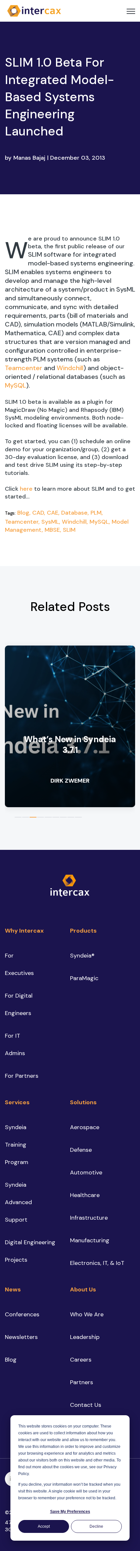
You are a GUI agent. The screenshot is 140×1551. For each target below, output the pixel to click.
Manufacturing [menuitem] (89, 1240)
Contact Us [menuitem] (85, 1405)
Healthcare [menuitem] (85, 1195)
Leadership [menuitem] (85, 1337)
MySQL (15, 385)
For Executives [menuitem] (19, 964)
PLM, (97, 513)
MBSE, (54, 530)
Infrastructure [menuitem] (89, 1218)
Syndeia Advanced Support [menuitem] (18, 1202)
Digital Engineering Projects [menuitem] (30, 1251)
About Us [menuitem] (83, 1289)
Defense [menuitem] (81, 1150)
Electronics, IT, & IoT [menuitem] (97, 1263)
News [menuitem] (13, 1289)
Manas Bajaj (29, 158)
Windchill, (76, 522)
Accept (44, 1526)
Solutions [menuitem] (83, 1102)
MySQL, (101, 522)
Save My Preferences (70, 1511)
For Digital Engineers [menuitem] (19, 1004)
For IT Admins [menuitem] (15, 1044)
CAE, (54, 513)
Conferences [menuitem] (22, 1314)
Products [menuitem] (83, 931)
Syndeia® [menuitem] (82, 955)
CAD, (39, 513)
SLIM (69, 530)
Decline (96, 1526)
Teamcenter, (23, 522)
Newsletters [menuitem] (21, 1337)
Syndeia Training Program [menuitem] (16, 1144)
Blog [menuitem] (11, 1360)
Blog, (24, 513)
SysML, (51, 522)
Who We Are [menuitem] (87, 1314)
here (26, 489)
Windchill (70, 368)
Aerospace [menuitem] (84, 1127)
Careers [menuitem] (80, 1360)
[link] (34, 10)
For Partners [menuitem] (21, 1076)
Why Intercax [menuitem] (24, 931)
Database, (76, 513)
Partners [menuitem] (81, 1382)
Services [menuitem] (17, 1102)
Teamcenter (23, 368)
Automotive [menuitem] (86, 1172)
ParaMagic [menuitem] (84, 978)
